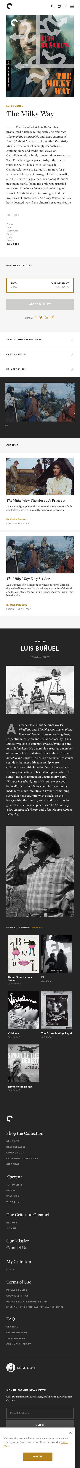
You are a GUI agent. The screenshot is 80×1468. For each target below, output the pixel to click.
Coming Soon (15, 1152)
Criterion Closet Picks (22, 1158)
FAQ (10, 1319)
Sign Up (11, 1228)
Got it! (37, 1456)
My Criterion (18, 1261)
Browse (11, 1222)
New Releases (15, 1146)
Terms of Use (18, 1282)
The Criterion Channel (27, 1214)
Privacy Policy (16, 1289)
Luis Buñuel (14, 106)
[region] (37, 1447)
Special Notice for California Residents (35, 1307)
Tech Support (15, 1338)
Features (12, 1196)
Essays (10, 523)
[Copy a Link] (52, 317)
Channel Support (18, 1344)
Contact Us (16, 1247)
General (12, 1326)
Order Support (16, 1332)
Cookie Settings (17, 1295)
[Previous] (6, 401)
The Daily (13, 1202)
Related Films (16, 369)
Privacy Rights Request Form (26, 1301)
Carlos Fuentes (18, 519)
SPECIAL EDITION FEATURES (23, 339)
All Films (12, 1141)
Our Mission (18, 1241)
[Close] (70, 1433)
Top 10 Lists (14, 1184)
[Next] (74, 401)
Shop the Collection (24, 1133)
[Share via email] (46, 317)
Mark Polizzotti (18, 604)
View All (38, 927)
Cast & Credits (16, 354)
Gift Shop (13, 1164)
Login (10, 1269)
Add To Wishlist (40, 304)
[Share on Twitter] (40, 317)
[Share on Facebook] (36, 317)
